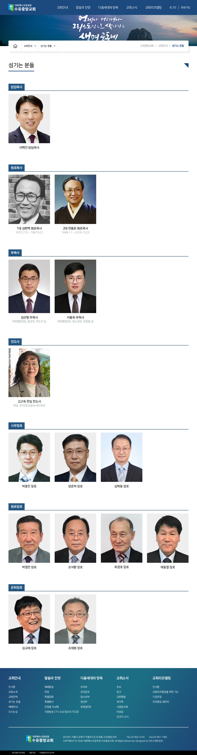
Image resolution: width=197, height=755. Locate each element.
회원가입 (185, 7)
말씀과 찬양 (83, 7)
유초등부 (85, 692)
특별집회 (49, 697)
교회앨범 (121, 697)
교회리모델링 (153, 7)
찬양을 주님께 (51, 707)
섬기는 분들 (46, 46)
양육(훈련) (85, 707)
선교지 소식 (122, 716)
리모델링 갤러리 (161, 701)
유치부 (83, 687)
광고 (119, 692)
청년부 (83, 701)
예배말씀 (49, 687)
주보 (119, 687)
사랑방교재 (122, 707)
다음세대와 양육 (108, 7)
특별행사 (49, 701)
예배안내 (13, 707)
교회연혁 (13, 697)
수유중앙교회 (147, 45)
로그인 (172, 7)
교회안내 (62, 7)
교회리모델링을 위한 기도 (166, 692)
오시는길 (13, 711)
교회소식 (131, 7)
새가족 (120, 701)
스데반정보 (157, 741)
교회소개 (13, 692)
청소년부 (85, 697)
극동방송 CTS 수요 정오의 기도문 (61, 711)
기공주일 (157, 697)
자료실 (120, 711)
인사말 (11, 687)
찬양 (46, 692)
